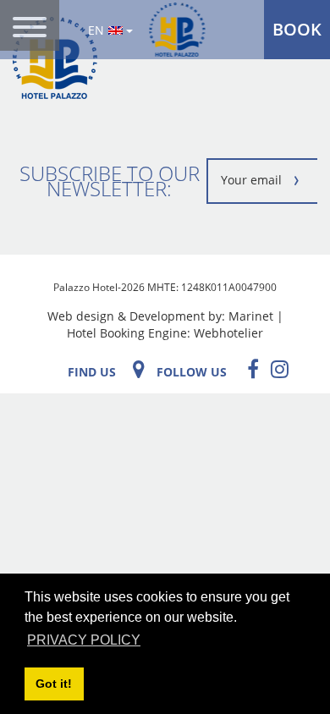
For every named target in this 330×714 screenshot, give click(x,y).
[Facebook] (249, 369)
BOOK (297, 29)
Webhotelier (228, 333)
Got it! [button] (54, 683)
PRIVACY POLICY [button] (83, 640)
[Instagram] (275, 369)
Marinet (250, 316)
